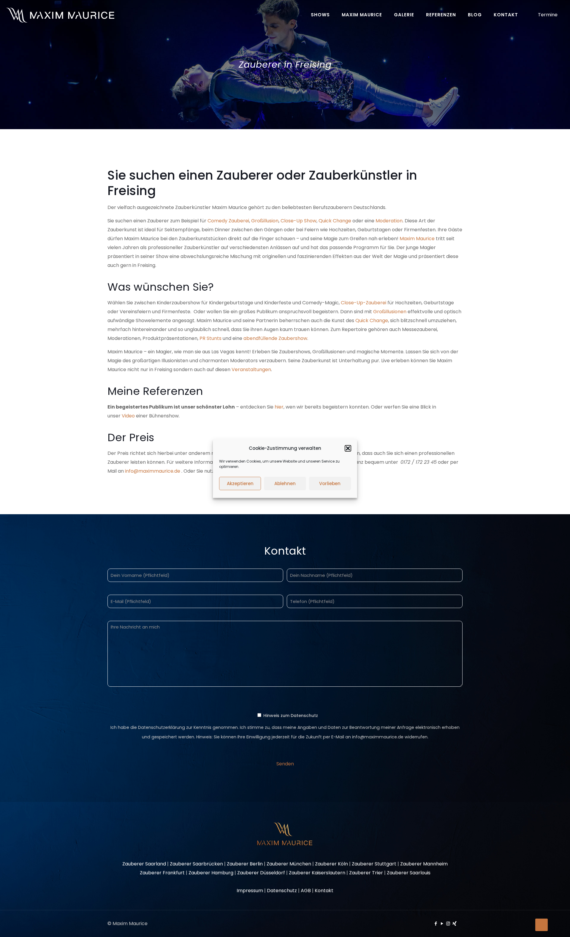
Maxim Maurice (417, 238)
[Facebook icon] (435, 923)
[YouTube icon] (442, 923)
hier (279, 406)
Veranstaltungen (251, 369)
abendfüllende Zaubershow (275, 338)
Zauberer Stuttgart (374, 863)
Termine (548, 14)
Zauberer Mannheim (424, 863)
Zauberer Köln (331, 863)
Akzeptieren (240, 483)
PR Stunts (210, 338)
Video (128, 415)
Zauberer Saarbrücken (196, 863)
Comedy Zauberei (228, 220)
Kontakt (324, 890)
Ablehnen (285, 483)
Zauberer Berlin (245, 863)
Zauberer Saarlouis (408, 872)
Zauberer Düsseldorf (261, 872)
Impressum (250, 890)
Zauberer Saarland (144, 863)
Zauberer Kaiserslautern (317, 872)
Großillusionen (389, 311)
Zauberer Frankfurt (162, 872)
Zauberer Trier (366, 872)
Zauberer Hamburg (211, 872)
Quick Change (335, 220)
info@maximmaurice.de (152, 471)
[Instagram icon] (448, 923)
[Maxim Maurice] (60, 15)
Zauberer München (289, 863)
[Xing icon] (454, 923)
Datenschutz (282, 890)
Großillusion (264, 220)
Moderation (389, 220)
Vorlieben (330, 483)
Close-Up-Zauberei (364, 302)
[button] (348, 448)
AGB (306, 890)
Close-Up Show (298, 220)
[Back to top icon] (541, 925)
